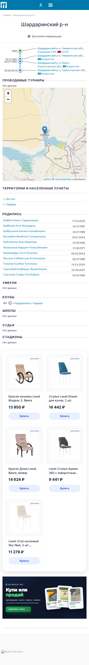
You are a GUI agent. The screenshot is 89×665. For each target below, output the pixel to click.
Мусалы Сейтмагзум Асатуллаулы (24, 258)
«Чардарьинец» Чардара (28, 303)
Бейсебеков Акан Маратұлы (20, 241)
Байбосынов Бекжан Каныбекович (24, 231)
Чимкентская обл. (72, 48)
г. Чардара (9, 204)
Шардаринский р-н (49, 48)
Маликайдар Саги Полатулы (20, 252)
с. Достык (9, 198)
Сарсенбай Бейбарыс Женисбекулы (25, 269)
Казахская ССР (47, 51)
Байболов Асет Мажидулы (19, 225)
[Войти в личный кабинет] (40, 5)
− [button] (8, 99)
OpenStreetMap (63, 179)
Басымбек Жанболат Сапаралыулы (24, 236)
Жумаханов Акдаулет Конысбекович (25, 247)
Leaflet (46, 179)
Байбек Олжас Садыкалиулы (20, 220)
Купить (24, 416)
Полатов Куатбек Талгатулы (20, 263)
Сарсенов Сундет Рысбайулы (21, 274)
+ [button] (8, 93)
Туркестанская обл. (73, 70)
